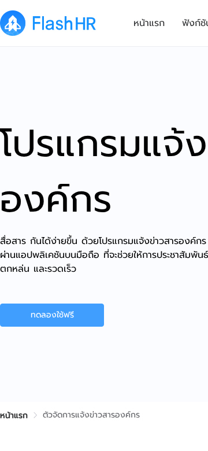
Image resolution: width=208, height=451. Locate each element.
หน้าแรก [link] (14, 415)
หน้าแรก (149, 23)
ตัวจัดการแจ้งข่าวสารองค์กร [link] (91, 415)
